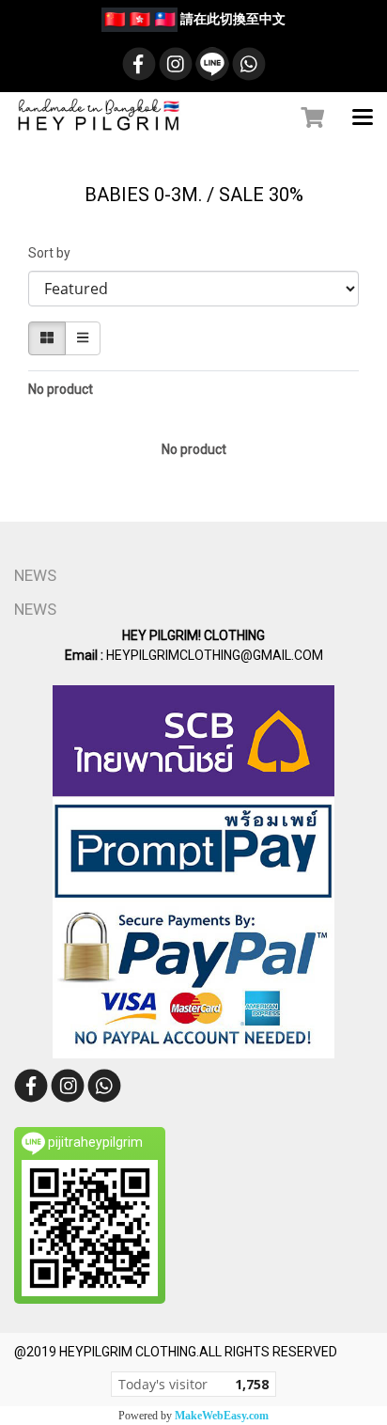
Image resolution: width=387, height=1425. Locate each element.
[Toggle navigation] (362, 118)
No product (60, 389)
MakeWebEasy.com (222, 1415)
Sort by (53, 252)
